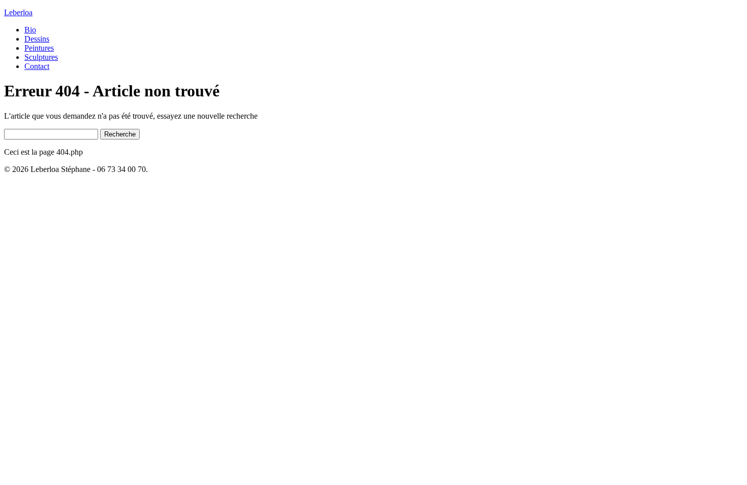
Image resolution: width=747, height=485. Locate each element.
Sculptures (41, 57)
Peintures (39, 48)
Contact (36, 66)
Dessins (36, 38)
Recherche (120, 134)
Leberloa (18, 12)
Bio (30, 29)
